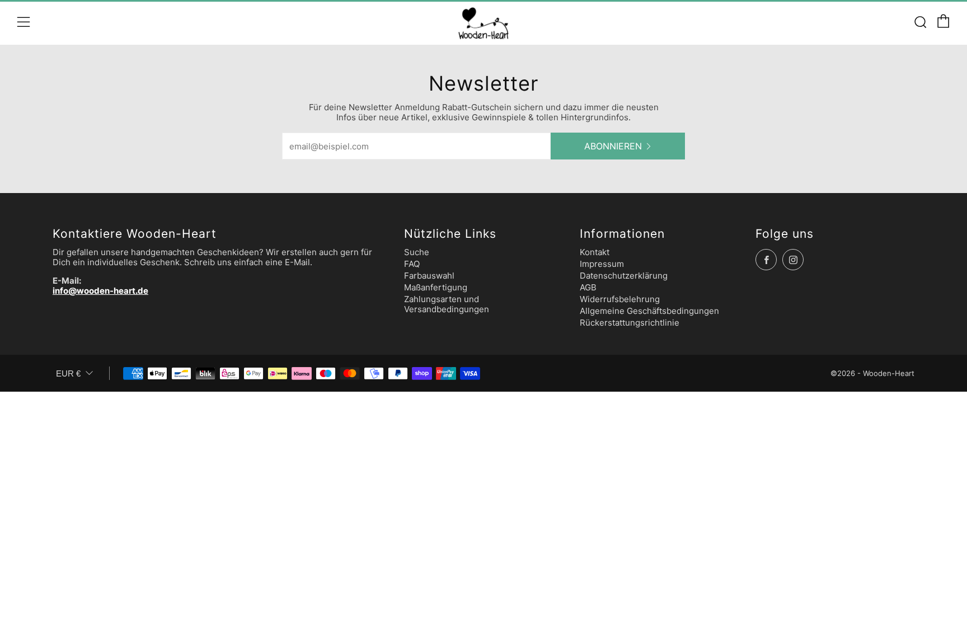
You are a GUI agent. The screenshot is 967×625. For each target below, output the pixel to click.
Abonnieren (613, 146)
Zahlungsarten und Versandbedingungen (446, 304)
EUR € (68, 373)
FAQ (412, 264)
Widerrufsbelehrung (620, 299)
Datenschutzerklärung (624, 275)
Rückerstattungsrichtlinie (629, 322)
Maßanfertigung (435, 287)
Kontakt (594, 252)
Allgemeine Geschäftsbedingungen (649, 311)
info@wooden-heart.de (100, 290)
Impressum (602, 264)
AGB (588, 287)
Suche (416, 252)
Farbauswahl (429, 275)
